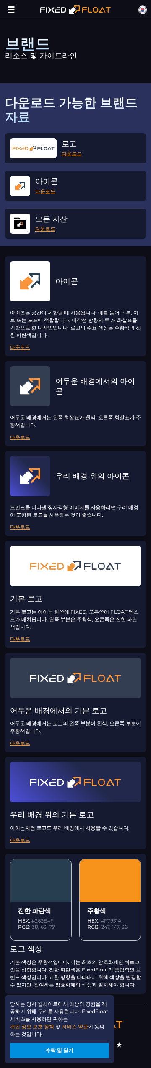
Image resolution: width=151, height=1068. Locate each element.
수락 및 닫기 (59, 1050)
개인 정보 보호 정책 (32, 1026)
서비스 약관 (75, 1026)
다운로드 (72, 153)
